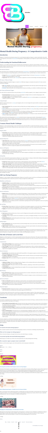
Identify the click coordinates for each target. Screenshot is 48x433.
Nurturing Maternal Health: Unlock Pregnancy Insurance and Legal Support (13, 366)
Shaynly (42, 425)
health (12, 112)
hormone (9, 75)
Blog (27, 26)
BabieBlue (27, 12)
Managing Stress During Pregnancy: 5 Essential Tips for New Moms (12, 409)
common (14, 102)
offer (29, 113)
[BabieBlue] (12, 12)
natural (18, 117)
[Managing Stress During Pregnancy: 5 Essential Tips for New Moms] (8, 407)
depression (29, 97)
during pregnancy (26, 71)
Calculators (31, 26)
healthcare (43, 161)
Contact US (36, 26)
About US (41, 26)
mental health (15, 58)
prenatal (26, 140)
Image (5, 85)
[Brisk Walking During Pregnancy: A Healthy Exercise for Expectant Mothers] (8, 387)
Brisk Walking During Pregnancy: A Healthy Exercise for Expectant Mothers (13, 389)
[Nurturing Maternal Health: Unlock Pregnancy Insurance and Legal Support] (8, 364)
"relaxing (16, 77)
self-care (3, 108)
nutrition (16, 198)
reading (32, 108)
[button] (46, 26)
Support (3, 113)
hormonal (43, 117)
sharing (37, 106)
